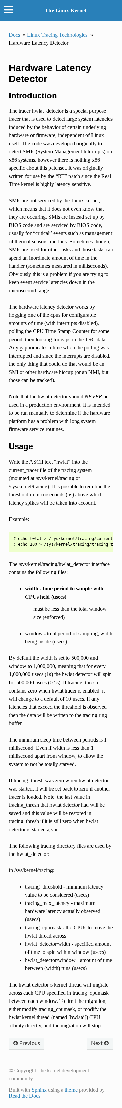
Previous (29, 1043)
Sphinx (39, 1090)
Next (97, 1043)
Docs (14, 35)
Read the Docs (24, 1096)
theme (71, 1090)
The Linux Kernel (65, 10)
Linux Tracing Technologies (57, 35)
